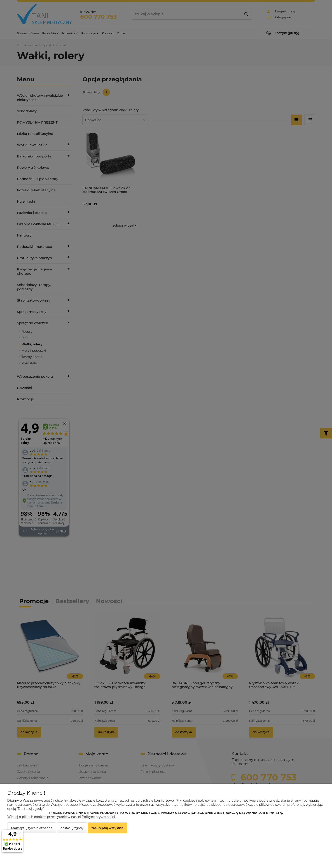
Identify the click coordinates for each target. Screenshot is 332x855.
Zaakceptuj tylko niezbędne (31, 828)
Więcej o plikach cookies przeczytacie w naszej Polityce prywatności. (61, 817)
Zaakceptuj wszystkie (107, 828)
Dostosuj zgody (72, 828)
